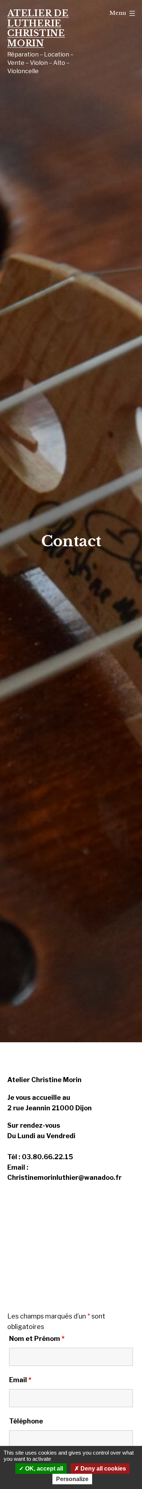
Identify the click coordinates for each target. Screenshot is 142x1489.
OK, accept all (43, 1468)
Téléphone (26, 1421)
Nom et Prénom (36, 1338)
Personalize (72, 1479)
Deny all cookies (102, 1468)
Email (20, 1380)
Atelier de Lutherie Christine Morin (38, 28)
